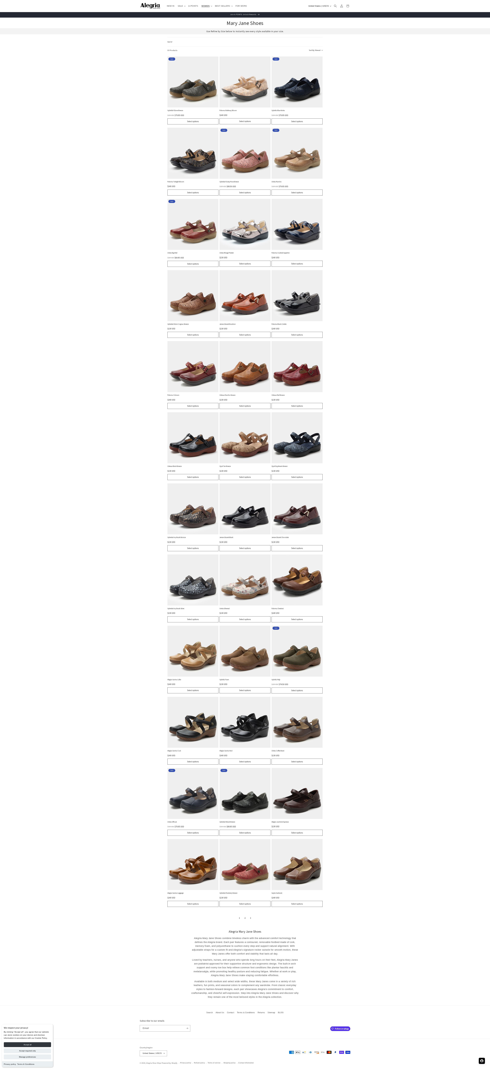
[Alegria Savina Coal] (192, 722)
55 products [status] (172, 50)
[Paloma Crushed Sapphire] (297, 224)
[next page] (250, 918)
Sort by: (314, 50)
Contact (230, 1012)
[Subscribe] (187, 1028)
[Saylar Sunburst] (297, 864)
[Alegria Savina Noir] (245, 722)
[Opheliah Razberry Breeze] (245, 864)
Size (168, 42)
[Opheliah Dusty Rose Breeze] (245, 153)
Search (209, 1012)
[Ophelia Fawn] (245, 651)
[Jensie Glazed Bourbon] (245, 295)
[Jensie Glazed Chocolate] (297, 508)
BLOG (281, 1012)
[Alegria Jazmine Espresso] (297, 793)
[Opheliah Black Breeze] (245, 793)
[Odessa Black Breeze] (192, 437)
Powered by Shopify (169, 1063)
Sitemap (271, 1012)
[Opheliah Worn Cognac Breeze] (192, 295)
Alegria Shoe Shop (153, 1063)
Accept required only (27, 1051)
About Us (220, 1012)
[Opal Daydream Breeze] (297, 437)
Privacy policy (10, 1064)
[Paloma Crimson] (192, 366)
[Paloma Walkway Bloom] (245, 81)
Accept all (27, 1045)
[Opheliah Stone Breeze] (192, 81)
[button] (181, 6)
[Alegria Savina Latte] (192, 651)
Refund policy (199, 1063)
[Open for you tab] (482, 1061)
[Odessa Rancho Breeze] (245, 366)
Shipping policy (229, 1063)
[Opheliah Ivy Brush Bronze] (192, 508)
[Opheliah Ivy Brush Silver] (192, 580)
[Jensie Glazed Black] (245, 508)
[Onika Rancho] (297, 153)
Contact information (246, 1063)
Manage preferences (27, 1057)
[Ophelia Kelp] (297, 651)
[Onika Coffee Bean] (297, 722)
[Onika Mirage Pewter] (245, 224)
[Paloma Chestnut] (297, 580)
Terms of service (214, 1063)
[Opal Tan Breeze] (245, 437)
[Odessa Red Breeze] (297, 366)
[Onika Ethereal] (245, 580)
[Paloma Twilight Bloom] (192, 153)
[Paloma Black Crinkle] (297, 295)
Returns (261, 1012)
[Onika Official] (192, 793)
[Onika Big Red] (192, 224)
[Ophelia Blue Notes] (297, 81)
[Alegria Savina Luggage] (192, 864)
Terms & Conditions (25, 1064)
